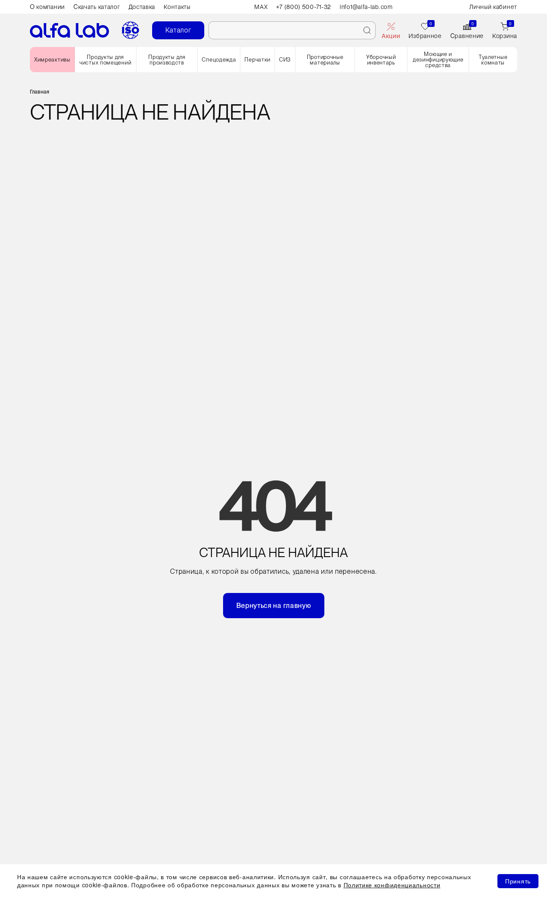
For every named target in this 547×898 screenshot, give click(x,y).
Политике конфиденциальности (392, 884)
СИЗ (285, 59)
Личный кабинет (493, 6)
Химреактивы (52, 59)
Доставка (142, 6)
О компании (47, 6)
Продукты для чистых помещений (105, 60)
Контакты (177, 6)
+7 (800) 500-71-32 (303, 6)
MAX (261, 6)
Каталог (178, 30)
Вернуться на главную (273, 606)
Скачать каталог (97, 6)
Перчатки (257, 59)
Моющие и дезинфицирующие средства (438, 59)
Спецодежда (219, 59)
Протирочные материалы (325, 60)
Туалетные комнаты (493, 60)
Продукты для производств (166, 60)
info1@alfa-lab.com (366, 6)
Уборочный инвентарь (381, 60)
